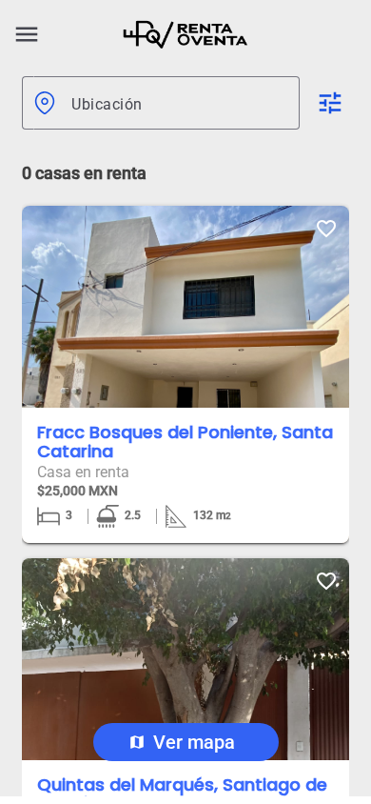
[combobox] (177, 102)
